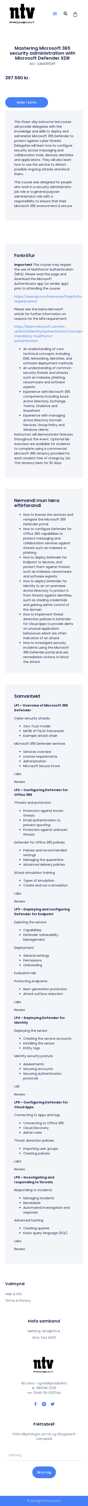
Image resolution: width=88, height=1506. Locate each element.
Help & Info (13, 1294)
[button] (54, 13)
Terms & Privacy (18, 1300)
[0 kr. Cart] (75, 14)
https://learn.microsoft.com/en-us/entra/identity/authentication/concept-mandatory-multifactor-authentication (49, 333)
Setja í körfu (27, 102)
